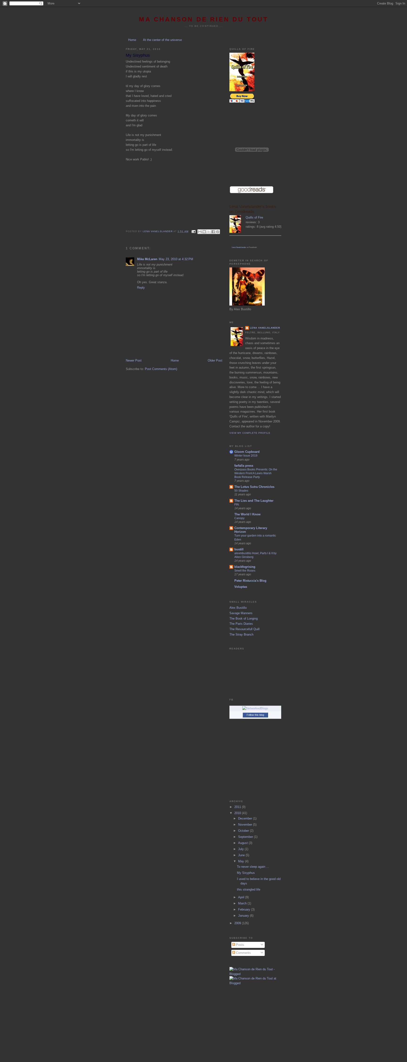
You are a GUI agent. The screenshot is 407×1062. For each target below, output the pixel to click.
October (244, 830)
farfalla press (243, 465)
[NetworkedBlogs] (255, 708)
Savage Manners (240, 613)
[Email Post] (193, 231)
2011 (238, 807)
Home (132, 40)
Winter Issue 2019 (245, 455)
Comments (243, 953)
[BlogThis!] (204, 231)
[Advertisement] (253, 1018)
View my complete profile (249, 433)
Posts (239, 945)
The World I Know (247, 514)
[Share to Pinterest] (217, 231)
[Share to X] (208, 231)
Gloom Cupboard (247, 451)
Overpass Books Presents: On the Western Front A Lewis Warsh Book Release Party (255, 473)
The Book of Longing (243, 618)
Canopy (239, 518)
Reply (141, 287)
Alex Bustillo (238, 607)
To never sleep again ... (253, 866)
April (241, 897)
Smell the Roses (244, 570)
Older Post (215, 360)
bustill (239, 549)
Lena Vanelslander (239, 247)
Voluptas (240, 587)
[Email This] (199, 231)
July (241, 849)
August (243, 843)
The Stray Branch (241, 634)
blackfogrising (244, 567)
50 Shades (241, 490)
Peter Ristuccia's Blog (250, 580)
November (245, 824)
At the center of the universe (162, 40)
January (244, 915)
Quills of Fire (254, 217)
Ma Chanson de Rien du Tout (203, 19)
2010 (238, 813)
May (241, 861)
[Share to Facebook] (213, 231)
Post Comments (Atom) (161, 369)
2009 (238, 923)
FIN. (237, 504)
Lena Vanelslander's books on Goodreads (252, 209)
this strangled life (248, 889)
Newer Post (134, 360)
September (246, 837)
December (245, 818)
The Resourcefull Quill (244, 629)
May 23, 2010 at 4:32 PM (176, 259)
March (243, 903)
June (242, 855)
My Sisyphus (246, 873)
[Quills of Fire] (237, 224)
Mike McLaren (147, 259)
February (244, 909)
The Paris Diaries (241, 623)
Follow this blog (255, 714)
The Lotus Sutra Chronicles (254, 487)
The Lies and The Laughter (253, 500)
